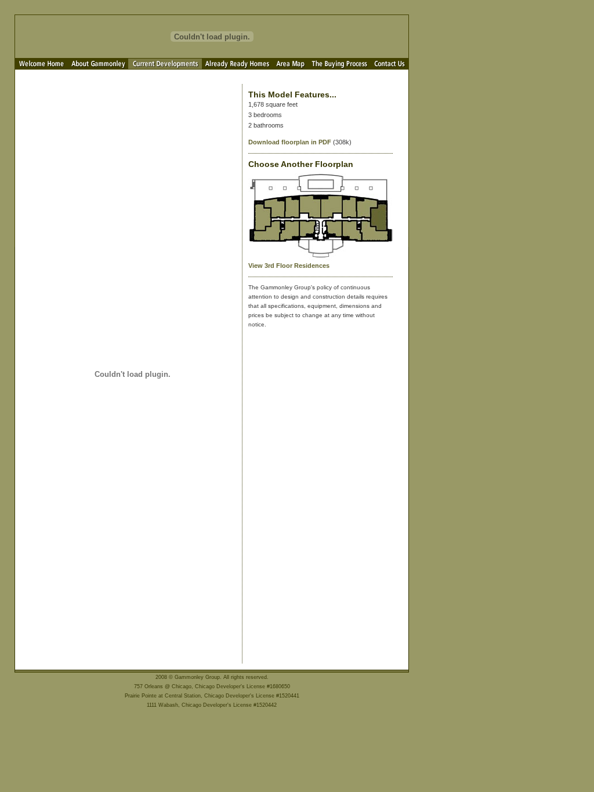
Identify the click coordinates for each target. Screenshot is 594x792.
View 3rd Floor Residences (288, 265)
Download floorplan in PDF (289, 142)
